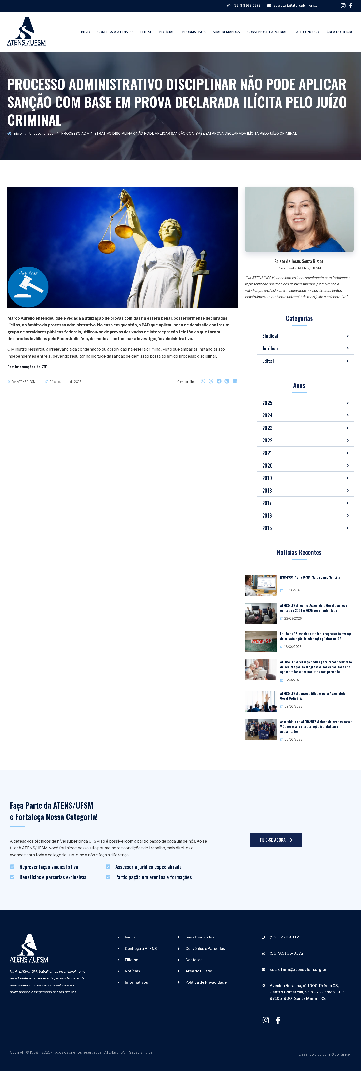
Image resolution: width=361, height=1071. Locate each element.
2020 (267, 465)
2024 (267, 415)
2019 (267, 478)
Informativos (194, 32)
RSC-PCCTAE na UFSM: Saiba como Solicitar (311, 577)
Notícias (166, 32)
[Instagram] (343, 5)
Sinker (346, 1054)
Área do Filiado (340, 32)
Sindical (270, 335)
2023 (267, 427)
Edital (268, 360)
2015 (267, 528)
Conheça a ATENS (112, 32)
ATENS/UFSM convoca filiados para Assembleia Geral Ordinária (313, 696)
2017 (267, 503)
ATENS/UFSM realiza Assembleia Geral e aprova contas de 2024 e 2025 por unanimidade (313, 608)
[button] (203, 381)
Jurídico (270, 348)
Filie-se (146, 32)
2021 (267, 452)
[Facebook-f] (351, 5)
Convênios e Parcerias (267, 32)
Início (85, 32)
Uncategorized (41, 133)
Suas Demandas (226, 32)
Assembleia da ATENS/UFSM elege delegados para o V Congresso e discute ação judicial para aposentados (316, 726)
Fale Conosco (307, 32)
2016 (267, 515)
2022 (267, 440)
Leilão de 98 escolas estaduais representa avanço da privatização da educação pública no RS (316, 636)
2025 (267, 402)
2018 (267, 490)
